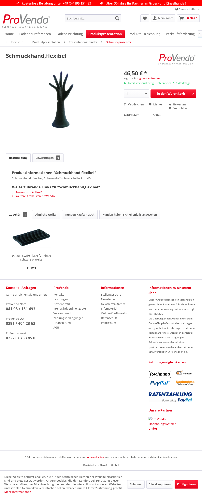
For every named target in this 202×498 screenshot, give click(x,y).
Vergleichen (135, 104)
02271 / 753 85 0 (20, 338)
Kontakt (58, 294)
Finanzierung (62, 323)
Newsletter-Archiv (113, 304)
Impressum (108, 323)
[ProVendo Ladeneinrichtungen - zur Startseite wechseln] (26, 21)
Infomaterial (109, 308)
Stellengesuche (111, 294)
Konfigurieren (186, 484)
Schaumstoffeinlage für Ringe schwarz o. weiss (31, 257)
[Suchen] (117, 18)
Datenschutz (109, 318)
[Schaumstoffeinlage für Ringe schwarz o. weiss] (31, 238)
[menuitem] (93, 18)
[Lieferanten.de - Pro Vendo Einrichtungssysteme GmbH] (172, 431)
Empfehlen (179, 108)
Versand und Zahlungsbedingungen (68, 315)
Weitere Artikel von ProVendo (35, 196)
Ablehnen (135, 484)
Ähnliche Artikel (46, 214)
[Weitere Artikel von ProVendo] (177, 59)
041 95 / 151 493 (20, 308)
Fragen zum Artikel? (28, 192)
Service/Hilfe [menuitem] (187, 9)
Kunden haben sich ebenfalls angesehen (130, 214)
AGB (56, 327)
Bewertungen (47, 158)
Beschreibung (18, 158)
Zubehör (17, 214)
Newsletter (108, 299)
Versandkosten (95, 457)
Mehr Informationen (17, 492)
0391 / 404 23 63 (20, 323)
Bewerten (179, 104)
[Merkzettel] (144, 18)
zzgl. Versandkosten (148, 78)
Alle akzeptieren (160, 484)
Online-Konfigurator (114, 313)
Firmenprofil (61, 304)
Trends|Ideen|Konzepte (69, 308)
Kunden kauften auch (79, 214)
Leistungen (60, 299)
